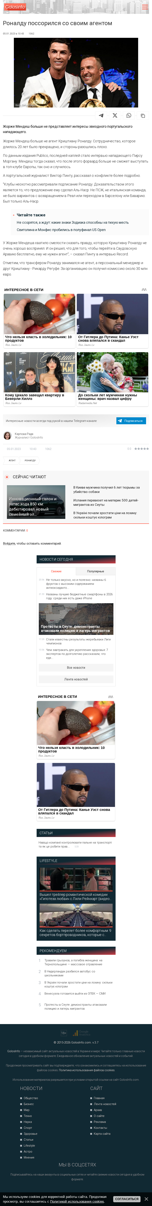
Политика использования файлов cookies (87, 1070)
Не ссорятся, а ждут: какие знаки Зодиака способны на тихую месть (73, 222)
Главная (99, 1098)
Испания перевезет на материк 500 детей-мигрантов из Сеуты (106, 502)
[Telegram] (101, 115)
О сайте (99, 1116)
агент (12, 460)
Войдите (9, 543)
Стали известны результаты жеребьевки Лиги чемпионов (78, 641)
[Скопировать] (143, 115)
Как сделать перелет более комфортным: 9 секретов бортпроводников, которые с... (75, 932)
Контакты (100, 1127)
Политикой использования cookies (77, 1201)
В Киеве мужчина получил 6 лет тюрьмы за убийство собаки (106, 489)
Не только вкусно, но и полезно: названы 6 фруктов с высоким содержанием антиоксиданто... (76, 584)
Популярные (95, 571)
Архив (98, 1110)
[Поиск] (128, 7)
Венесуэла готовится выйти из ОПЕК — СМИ (75, 993)
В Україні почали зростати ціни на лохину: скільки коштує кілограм (105, 515)
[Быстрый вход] (137, 7)
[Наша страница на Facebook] (67, 1190)
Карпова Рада (24, 434)
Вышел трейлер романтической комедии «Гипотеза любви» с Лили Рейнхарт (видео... (75, 896)
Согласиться (127, 1199)
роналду (30, 460)
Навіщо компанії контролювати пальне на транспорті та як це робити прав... (75, 844)
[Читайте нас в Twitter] (82, 1190)
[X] (115, 115)
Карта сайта (102, 1133)
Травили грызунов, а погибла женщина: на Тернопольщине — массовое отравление (73, 962)
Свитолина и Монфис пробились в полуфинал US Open (61, 230)
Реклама (100, 1121)
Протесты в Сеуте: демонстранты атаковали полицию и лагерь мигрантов (76, 1006)
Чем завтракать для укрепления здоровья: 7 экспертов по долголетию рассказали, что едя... (77, 654)
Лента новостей (76, 679)
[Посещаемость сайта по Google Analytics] (82, 1033)
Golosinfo (15, 7)
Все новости (76, 668)
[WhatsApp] (129, 115)
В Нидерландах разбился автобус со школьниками (70, 973)
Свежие (56, 571)
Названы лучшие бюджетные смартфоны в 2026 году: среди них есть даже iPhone (79, 596)
